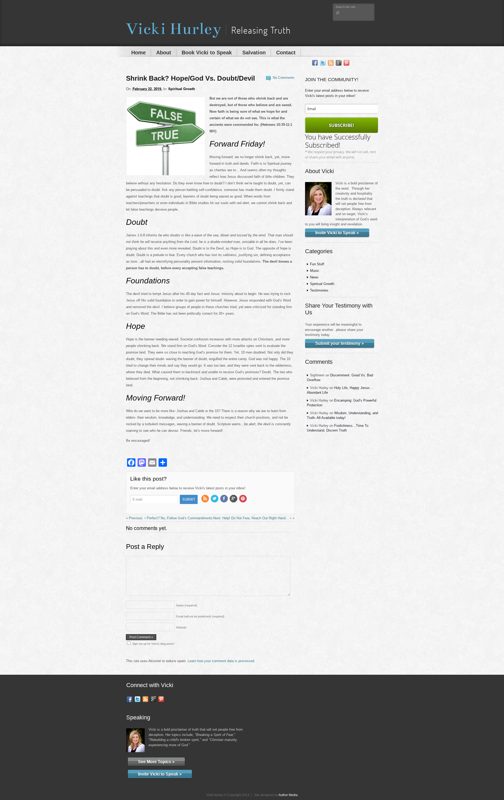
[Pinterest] (346, 63)
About (163, 52)
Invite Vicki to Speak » (337, 233)
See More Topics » (156, 762)
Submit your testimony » (339, 343)
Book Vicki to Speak (207, 52)
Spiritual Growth (181, 88)
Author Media (288, 795)
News (314, 277)
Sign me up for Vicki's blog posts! (153, 643)
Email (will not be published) (200, 616)
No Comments (284, 78)
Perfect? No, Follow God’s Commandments (179, 518)
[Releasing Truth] (208, 35)
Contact (286, 52)
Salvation (254, 52)
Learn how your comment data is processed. (221, 661)
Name (186, 605)
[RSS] (330, 63)
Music (314, 271)
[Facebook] (315, 63)
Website (181, 627)
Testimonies (319, 290)
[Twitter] (322, 63)
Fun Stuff (317, 264)
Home (138, 52)
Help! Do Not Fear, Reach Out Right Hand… (256, 518)
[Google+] (338, 63)
